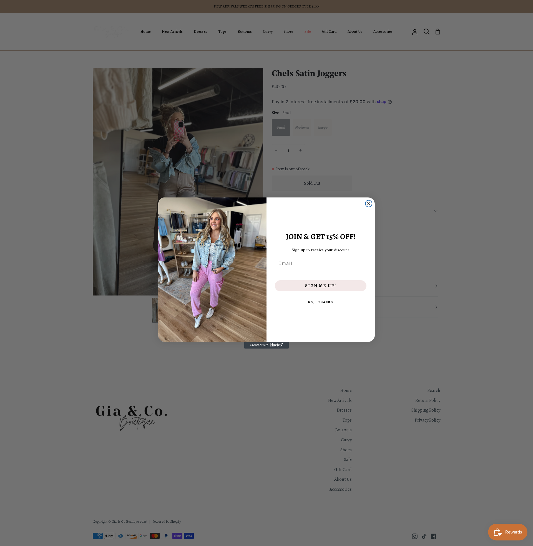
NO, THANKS (320, 302)
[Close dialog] (368, 203)
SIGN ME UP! (320, 286)
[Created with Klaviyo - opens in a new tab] (266, 345)
